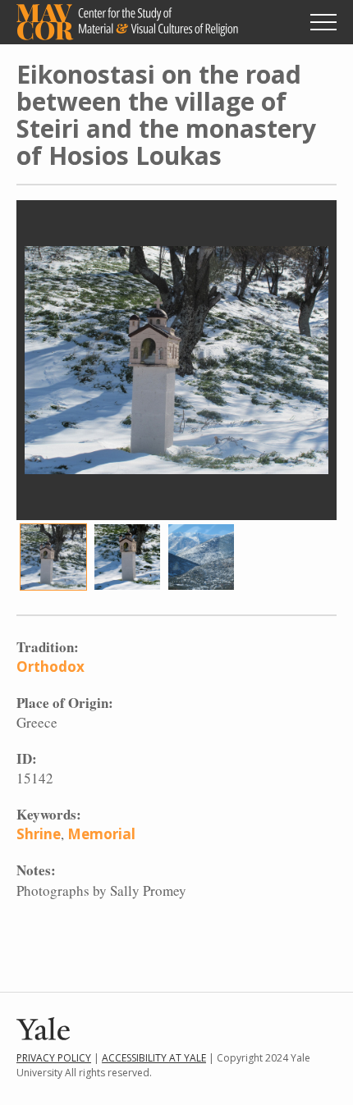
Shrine (38, 833)
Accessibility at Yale (154, 1058)
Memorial (101, 833)
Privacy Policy (53, 1058)
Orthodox (50, 666)
